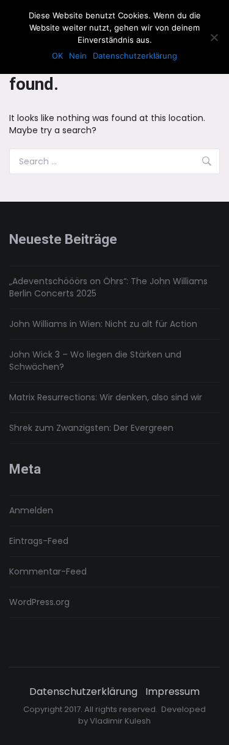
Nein (78, 56)
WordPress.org (39, 602)
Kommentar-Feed (48, 571)
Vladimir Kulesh (120, 721)
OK (57, 56)
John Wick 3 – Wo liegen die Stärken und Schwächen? (95, 360)
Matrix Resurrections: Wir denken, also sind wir (105, 397)
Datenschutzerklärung (83, 692)
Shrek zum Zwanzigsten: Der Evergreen (91, 428)
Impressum (172, 692)
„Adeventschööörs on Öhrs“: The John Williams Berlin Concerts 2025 (108, 287)
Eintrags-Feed (38, 541)
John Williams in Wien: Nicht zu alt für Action (103, 324)
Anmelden (31, 510)
